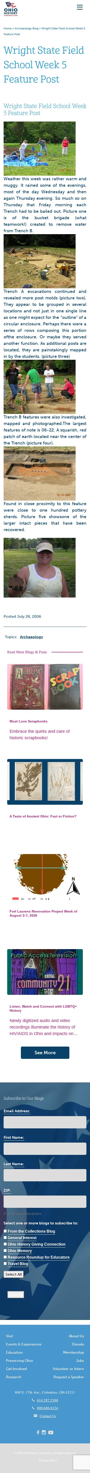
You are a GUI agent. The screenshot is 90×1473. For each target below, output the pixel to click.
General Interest (22, 1238)
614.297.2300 (47, 1400)
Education (14, 1352)
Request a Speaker (69, 1377)
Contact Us (48, 1415)
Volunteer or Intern (68, 1369)
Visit (9, 1336)
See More (45, 1052)
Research (13, 1377)
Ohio (26, 1453)
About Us (76, 1336)
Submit (15, 1294)
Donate (78, 1344)
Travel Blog (18, 1264)
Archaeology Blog (26, 28)
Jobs (80, 1360)
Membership (73, 1352)
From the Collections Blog (31, 1231)
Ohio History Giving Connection (37, 1244)
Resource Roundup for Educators (39, 1257)
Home (8, 28)
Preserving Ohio (19, 1360)
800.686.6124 (47, 1407)
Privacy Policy (48, 1460)
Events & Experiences (24, 1344)
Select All (14, 1274)
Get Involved (16, 1369)
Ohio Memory (20, 1251)
